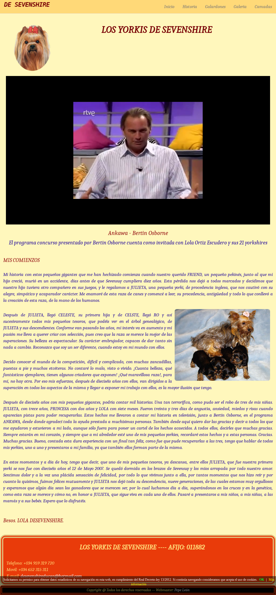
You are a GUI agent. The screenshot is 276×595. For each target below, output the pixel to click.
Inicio (169, 6)
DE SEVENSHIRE (27, 4)
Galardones (215, 6)
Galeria (240, 6)
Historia (189, 6)
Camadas (263, 6)
